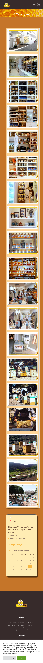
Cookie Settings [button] (9, 658)
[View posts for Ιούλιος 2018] (9, 551)
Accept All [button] (21, 658)
